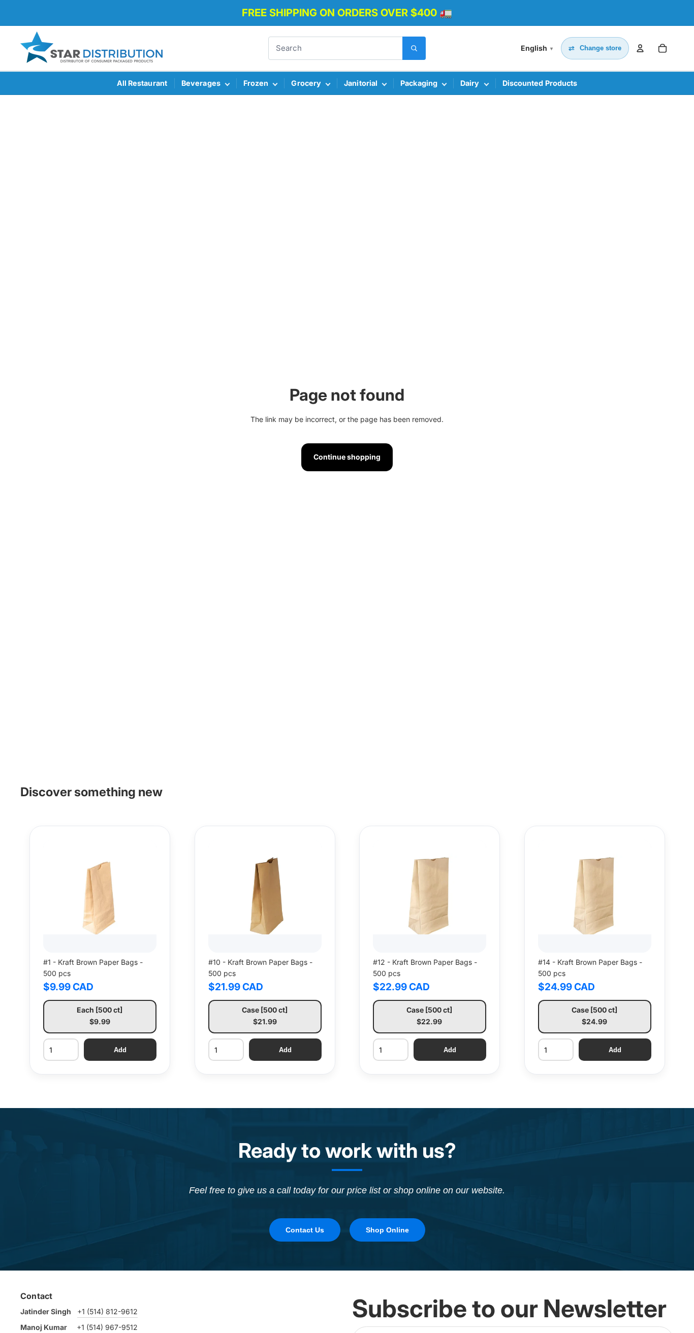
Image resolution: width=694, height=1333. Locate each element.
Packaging (418, 83)
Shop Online (387, 1230)
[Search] (414, 48)
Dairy (470, 83)
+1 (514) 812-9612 (107, 1311)
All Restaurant (142, 83)
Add (120, 1049)
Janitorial (360, 83)
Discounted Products (540, 83)
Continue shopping (347, 456)
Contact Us (305, 1230)
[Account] (640, 48)
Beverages (200, 83)
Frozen (256, 83)
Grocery (306, 83)
